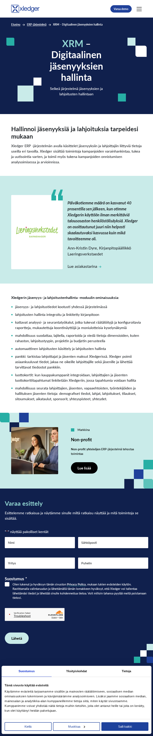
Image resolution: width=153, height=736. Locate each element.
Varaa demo (121, 9)
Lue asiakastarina (82, 266)
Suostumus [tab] (27, 671)
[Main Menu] (139, 9)
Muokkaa (74, 726)
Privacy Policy (76, 584)
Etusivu (15, 24)
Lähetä (16, 638)
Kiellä (28, 726)
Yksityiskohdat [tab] (76, 671)
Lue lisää (84, 467)
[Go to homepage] (25, 8)
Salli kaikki (125, 726)
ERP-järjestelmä (36, 24)
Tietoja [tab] (126, 671)
